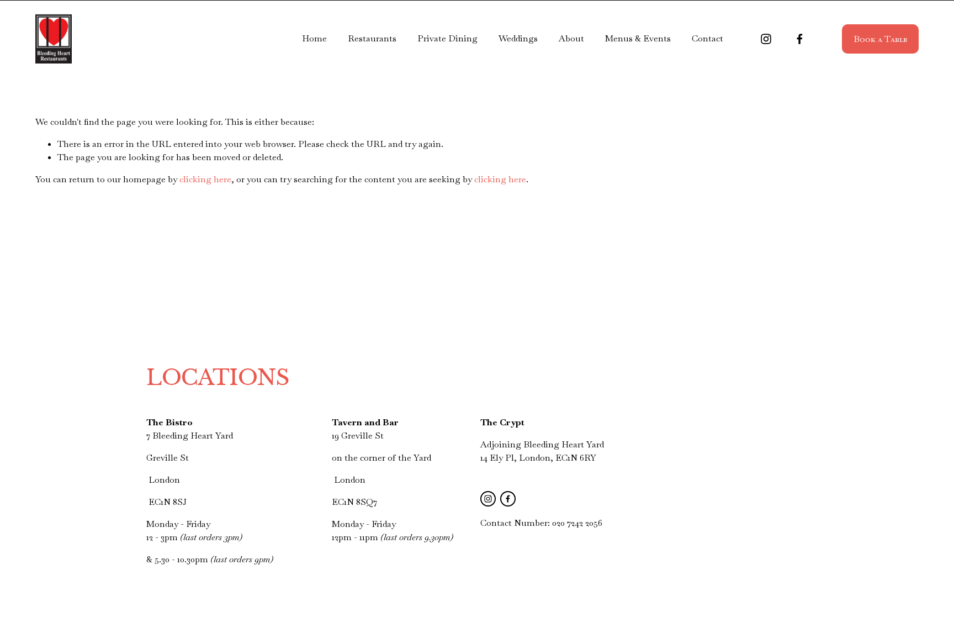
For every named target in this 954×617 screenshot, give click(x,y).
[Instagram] (766, 39)
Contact (707, 38)
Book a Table (880, 39)
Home (314, 38)
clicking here (205, 179)
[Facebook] (799, 39)
